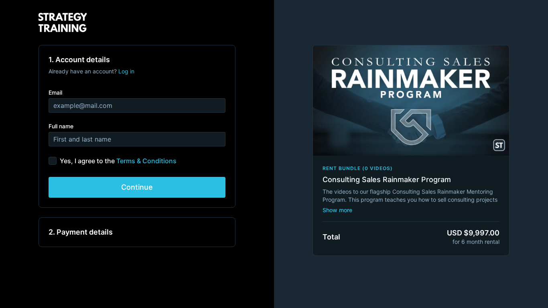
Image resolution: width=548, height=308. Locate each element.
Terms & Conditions (146, 161)
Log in (126, 71)
